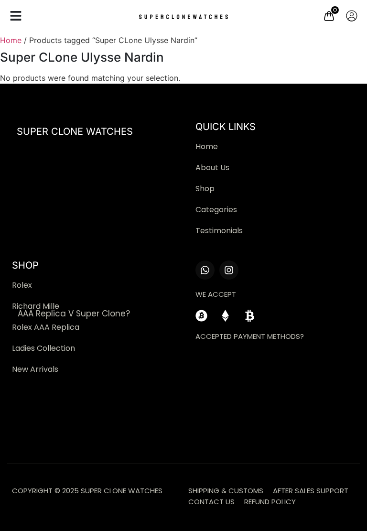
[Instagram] (228, 270)
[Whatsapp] (205, 270)
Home (11, 40)
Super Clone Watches (75, 131)
